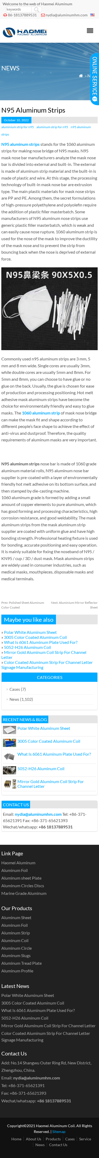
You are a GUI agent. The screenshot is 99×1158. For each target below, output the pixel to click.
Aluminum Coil (15, 940)
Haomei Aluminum (18, 862)
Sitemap (58, 1131)
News (14, 699)
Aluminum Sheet (16, 917)
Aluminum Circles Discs (22, 885)
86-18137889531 (22, 15)
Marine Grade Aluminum (23, 893)
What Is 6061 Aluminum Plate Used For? (40, 642)
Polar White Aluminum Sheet (30, 632)
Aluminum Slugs (16, 955)
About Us (33, 1139)
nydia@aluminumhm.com (67, 15)
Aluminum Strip (15, 932)
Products (53, 1139)
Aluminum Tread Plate (21, 963)
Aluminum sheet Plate (21, 877)
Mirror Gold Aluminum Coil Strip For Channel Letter (50, 784)
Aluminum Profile (17, 970)
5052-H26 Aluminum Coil (27, 647)
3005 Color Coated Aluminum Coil (35, 637)
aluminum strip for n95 (52, 127)
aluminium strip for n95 (17, 127)
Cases (15, 689)
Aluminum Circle (16, 947)
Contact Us (58, 1144)
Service (85, 1139)
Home (16, 1139)
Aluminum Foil (14, 870)
